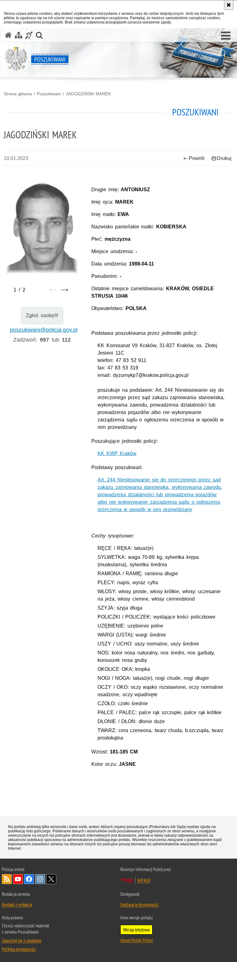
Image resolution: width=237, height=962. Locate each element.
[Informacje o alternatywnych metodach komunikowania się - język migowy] (29, 35)
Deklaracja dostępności (139, 904)
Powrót (196, 158)
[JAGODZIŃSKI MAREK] (42, 227)
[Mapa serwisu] (18, 35)
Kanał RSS (7, 879)
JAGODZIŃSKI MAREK (88, 93)
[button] (226, 35)
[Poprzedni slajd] (53, 290)
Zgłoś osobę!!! (42, 315)
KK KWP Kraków (117, 453)
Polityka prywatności (19, 949)
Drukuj (224, 158)
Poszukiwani (49, 93)
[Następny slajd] (64, 290)
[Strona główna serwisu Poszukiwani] (8, 35)
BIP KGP (144, 880)
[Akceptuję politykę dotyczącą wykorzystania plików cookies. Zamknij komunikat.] (228, 5)
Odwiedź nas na (18, 879)
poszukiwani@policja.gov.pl (43, 330)
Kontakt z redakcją (17, 904)
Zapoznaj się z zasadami (21, 940)
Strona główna (18, 93)
